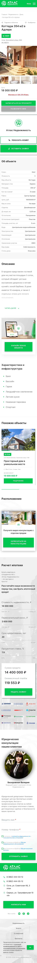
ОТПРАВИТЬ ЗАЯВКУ (18, 856)
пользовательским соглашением (13, 838)
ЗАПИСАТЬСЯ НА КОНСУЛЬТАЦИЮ (18, 542)
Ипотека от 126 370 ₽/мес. (18, 95)
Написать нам (18, 905)
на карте (5, 42)
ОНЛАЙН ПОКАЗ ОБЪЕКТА (18, 346)
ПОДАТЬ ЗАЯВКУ (18, 692)
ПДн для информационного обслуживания (14, 843)
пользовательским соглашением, (14, 948)
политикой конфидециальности (20, 836)
